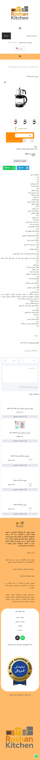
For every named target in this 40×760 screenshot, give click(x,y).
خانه (37, 67)
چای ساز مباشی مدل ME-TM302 (20, 433)
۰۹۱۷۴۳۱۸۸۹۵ (12, 42)
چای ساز (23, 67)
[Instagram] (17, 637)
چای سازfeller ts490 (20, 505)
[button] (20, 28)
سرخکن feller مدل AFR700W (20, 456)
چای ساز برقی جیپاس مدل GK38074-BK (20, 408)
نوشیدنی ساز (30, 67)
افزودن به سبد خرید (13, 140)
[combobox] (25, 36)
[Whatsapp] (22, 637)
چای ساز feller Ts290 (20, 480)
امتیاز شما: (34, 387)
